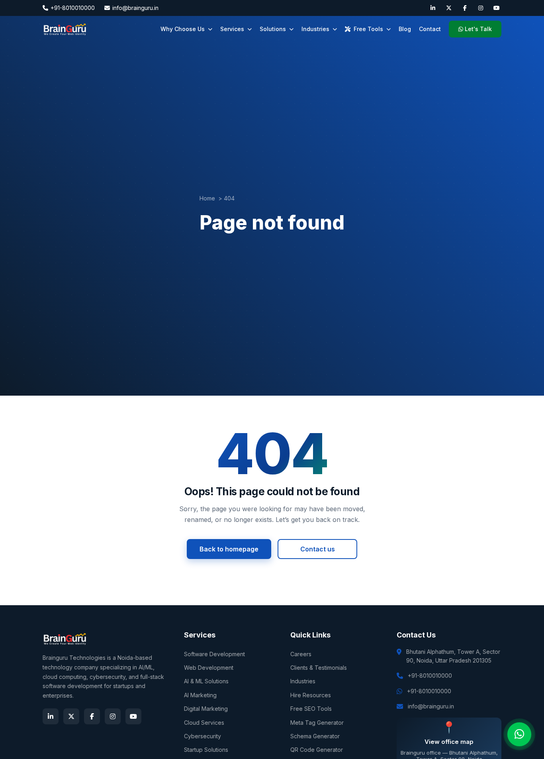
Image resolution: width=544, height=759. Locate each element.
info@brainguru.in (135, 7)
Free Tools (368, 28)
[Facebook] (465, 8)
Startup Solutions (206, 749)
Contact (430, 28)
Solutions (273, 28)
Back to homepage (229, 549)
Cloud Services (204, 722)
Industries (315, 28)
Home (207, 198)
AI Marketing (200, 695)
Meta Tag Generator (317, 722)
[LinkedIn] (433, 8)
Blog (405, 28)
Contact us (317, 549)
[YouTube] (496, 8)
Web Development (208, 667)
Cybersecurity (202, 736)
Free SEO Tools (311, 708)
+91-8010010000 (73, 7)
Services (232, 28)
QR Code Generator (316, 749)
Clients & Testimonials (318, 667)
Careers (300, 654)
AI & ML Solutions (206, 681)
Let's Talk (478, 28)
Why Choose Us (182, 28)
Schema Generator (315, 736)
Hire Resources (310, 695)
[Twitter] (449, 8)
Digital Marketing (206, 708)
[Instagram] (480, 8)
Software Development (214, 654)
